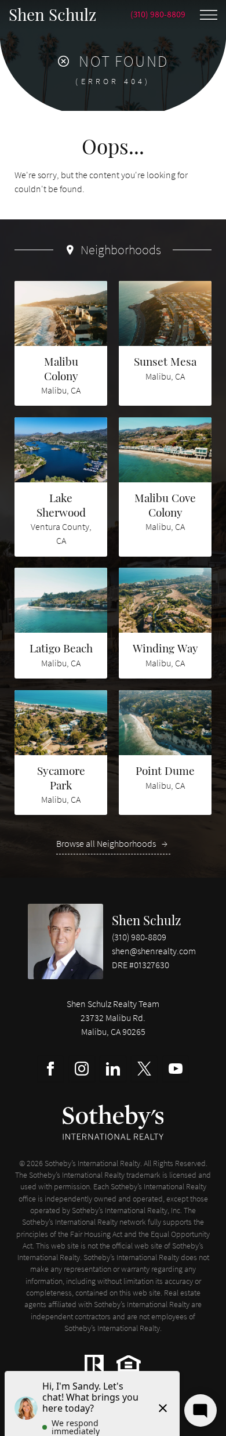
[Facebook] (50, 1068)
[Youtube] (175, 1068)
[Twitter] (144, 1068)
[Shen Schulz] (65, 941)
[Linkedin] (113, 1068)
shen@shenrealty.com (154, 951)
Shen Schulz (146, 920)
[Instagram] (81, 1068)
